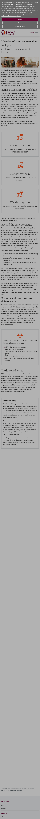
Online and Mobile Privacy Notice (11, 16)
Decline (20, 23)
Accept (20, 19)
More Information (20, 26)
